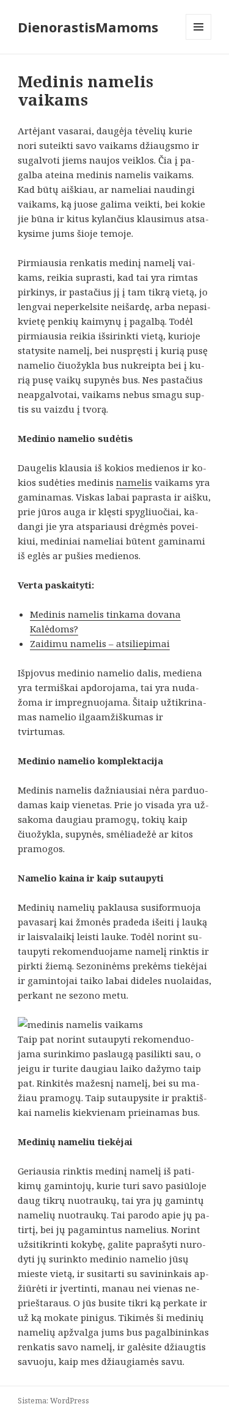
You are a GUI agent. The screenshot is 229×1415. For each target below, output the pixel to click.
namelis (134, 482)
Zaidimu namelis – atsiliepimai (100, 643)
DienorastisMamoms (88, 27)
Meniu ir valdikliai (198, 39)
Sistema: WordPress (53, 1400)
